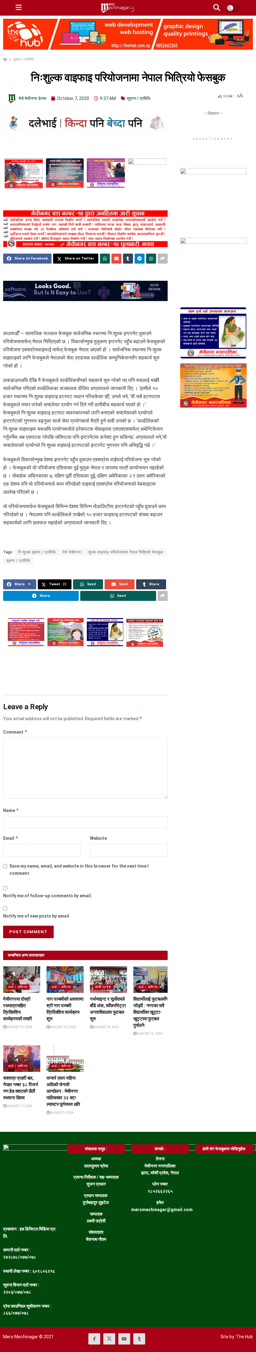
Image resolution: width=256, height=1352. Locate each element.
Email (10, 838)
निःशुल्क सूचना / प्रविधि (37, 552)
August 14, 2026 (106, 1027)
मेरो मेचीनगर (72, 552)
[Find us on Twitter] (109, 1339)
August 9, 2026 (62, 1112)
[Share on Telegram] (140, 259)
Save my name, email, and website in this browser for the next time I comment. (79, 869)
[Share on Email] (116, 259)
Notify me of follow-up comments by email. (47, 895)
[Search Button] (216, 8)
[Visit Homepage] (117, 8)
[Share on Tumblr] (128, 259)
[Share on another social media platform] (163, 259)
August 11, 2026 (19, 1106)
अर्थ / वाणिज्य (17, 987)
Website (98, 838)
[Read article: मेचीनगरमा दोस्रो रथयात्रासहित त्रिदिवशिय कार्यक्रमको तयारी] (21, 979)
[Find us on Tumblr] (139, 1339)
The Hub (244, 1336)
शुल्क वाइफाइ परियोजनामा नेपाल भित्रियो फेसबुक (125, 552)
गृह (5, 59)
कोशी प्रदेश (103, 987)
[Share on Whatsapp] (105, 259)
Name (11, 810)
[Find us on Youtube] (124, 1339)
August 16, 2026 (63, 1027)
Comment (15, 732)
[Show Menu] (19, 8)
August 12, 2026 (149, 1033)
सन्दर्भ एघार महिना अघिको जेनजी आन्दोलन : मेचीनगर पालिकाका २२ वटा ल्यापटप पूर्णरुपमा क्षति (63, 1091)
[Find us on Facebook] (94, 1339)
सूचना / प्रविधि (23, 59)
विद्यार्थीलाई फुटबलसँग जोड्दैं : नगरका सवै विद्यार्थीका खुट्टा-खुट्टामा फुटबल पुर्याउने (150, 1012)
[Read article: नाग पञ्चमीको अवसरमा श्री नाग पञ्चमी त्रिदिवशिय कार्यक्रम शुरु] (65, 979)
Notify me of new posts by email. (36, 916)
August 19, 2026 (19, 1027)
